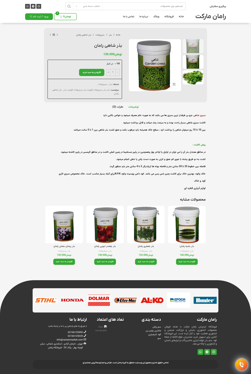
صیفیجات (184, 251)
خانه (181, 16)
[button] (187, 262)
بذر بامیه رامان (187, 246)
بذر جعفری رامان (146, 246)
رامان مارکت (210, 16)
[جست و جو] (69, 6)
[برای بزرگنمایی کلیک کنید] (174, 84)
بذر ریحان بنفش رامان (64, 246)
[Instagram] (38, 6)
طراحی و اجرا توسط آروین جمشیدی (97, 362)
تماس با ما (128, 16)
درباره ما (143, 16)
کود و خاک (199, 181)
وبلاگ (156, 16)
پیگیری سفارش (218, 6)
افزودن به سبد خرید (91, 72)
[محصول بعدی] (50, 35)
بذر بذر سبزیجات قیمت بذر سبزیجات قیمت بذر (87, 90)
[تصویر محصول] (186, 224)
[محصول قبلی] (57, 35)
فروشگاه (169, 16)
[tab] (133, 107)
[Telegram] (33, 6)
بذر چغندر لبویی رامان (105, 246)
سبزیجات (99, 35)
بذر (110, 35)
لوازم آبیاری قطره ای (194, 188)
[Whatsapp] (27, 6)
